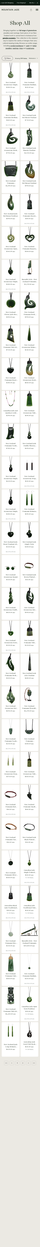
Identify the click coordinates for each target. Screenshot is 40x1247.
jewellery (9, 48)
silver (35, 46)
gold (27, 46)
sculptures (30, 48)
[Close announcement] (37, 2)
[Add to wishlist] (17, 65)
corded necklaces (16, 46)
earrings (16, 48)
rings (21, 48)
